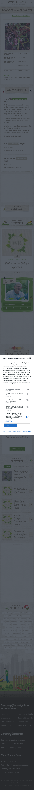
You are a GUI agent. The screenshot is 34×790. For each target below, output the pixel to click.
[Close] (30, 358)
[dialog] (17, 395)
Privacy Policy (27, 431)
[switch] (27, 394)
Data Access (16, 431)
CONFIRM (10, 425)
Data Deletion (7, 431)
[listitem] (17, 389)
